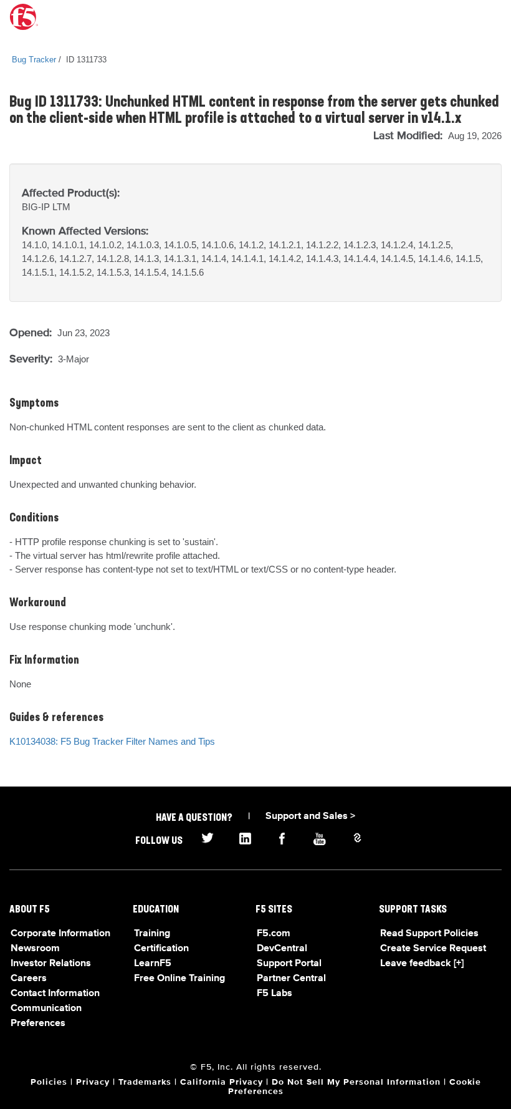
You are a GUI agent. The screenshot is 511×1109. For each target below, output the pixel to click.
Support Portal (289, 964)
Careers (29, 979)
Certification (161, 949)
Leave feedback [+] (422, 964)
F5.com (273, 934)
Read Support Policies (429, 934)
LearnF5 (152, 964)
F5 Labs (274, 994)
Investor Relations (51, 964)
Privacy (93, 1082)
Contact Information (55, 994)
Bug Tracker (34, 59)
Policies (49, 1082)
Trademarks (144, 1082)
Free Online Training (179, 979)
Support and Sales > (310, 816)
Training (152, 934)
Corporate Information (60, 934)
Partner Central (291, 979)
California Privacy (221, 1082)
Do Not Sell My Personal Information (356, 1082)
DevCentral (282, 949)
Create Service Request (433, 949)
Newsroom (35, 949)
